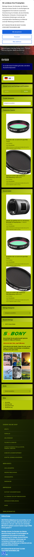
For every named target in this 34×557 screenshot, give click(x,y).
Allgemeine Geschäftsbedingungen (15, 496)
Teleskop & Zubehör (10, 442)
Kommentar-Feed (9, 405)
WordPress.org (8, 407)
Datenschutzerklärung (11, 501)
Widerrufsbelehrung (10, 472)
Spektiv (6, 429)
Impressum (7, 487)
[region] (17, 23)
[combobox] (17, 103)
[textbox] (17, 103)
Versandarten (8, 477)
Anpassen (17, 37)
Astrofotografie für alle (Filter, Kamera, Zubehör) (14, 447)
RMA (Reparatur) (9, 511)
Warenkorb (7, 481)
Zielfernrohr (8, 438)
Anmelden (7, 402)
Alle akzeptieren (17, 32)
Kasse (6, 505)
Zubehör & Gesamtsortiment (13, 453)
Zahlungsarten (9, 468)
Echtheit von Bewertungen (12, 492)
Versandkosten (11, 145)
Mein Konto (7, 463)
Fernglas (7, 433)
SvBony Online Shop (10, 424)
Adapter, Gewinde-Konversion (13, 457)
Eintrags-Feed (8, 404)
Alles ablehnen (17, 41)
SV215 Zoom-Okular (10, 324)
